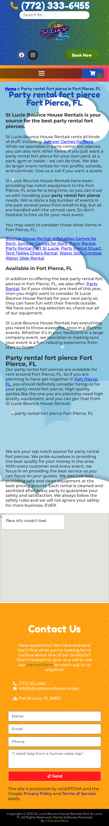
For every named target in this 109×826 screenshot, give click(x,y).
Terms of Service (79, 793)
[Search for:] (54, 15)
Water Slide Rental (25, 258)
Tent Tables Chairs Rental (32, 253)
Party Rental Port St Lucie (32, 248)
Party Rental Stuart (81, 248)
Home (10, 88)
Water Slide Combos (80, 253)
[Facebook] (21, 55)
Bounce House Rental (28, 238)
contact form (39, 664)
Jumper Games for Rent (68, 141)
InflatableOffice (56, 821)
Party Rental (82, 243)
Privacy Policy (38, 793)
